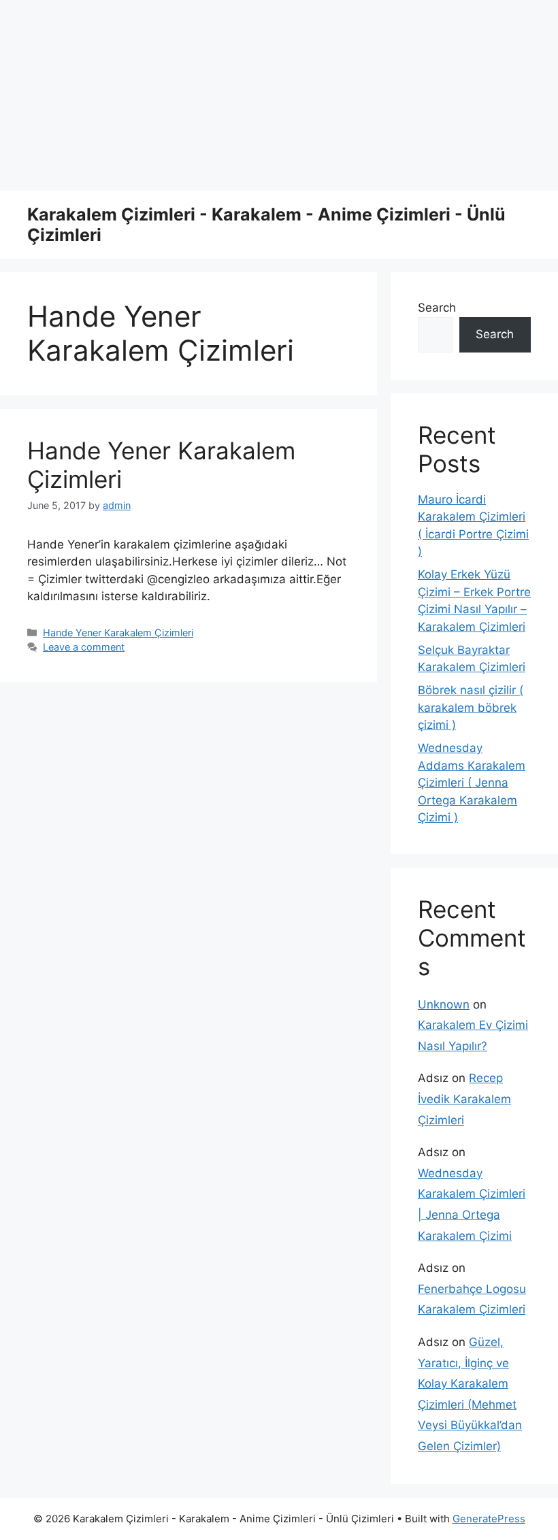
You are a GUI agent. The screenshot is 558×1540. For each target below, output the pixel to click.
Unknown (444, 1004)
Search (437, 307)
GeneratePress (489, 1518)
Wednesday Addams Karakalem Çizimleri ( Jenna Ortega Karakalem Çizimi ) (471, 782)
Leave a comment (84, 647)
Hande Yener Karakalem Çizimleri (118, 632)
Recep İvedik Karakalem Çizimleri (464, 1098)
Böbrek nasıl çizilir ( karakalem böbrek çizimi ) (470, 707)
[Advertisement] (279, 95)
